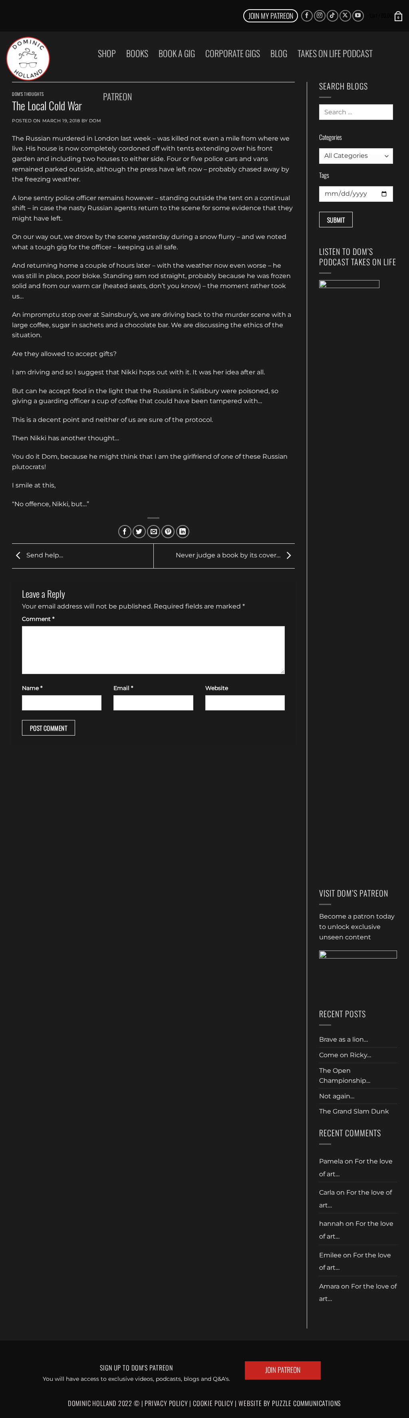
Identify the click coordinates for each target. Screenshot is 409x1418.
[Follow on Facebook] (307, 16)
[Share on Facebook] (124, 531)
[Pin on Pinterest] (168, 531)
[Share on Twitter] (139, 531)
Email (123, 688)
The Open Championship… (344, 1076)
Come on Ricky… (345, 1055)
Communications (306, 1403)
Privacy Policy (166, 1403)
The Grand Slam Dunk (354, 1111)
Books (137, 53)
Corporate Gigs (232, 53)
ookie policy (216, 1403)
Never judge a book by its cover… (229, 555)
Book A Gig (177, 53)
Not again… (336, 1096)
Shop (107, 53)
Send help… (44, 555)
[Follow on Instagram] (320, 16)
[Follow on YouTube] (358, 16)
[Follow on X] (345, 16)
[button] (386, 16)
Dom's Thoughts (28, 94)
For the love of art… (355, 1261)
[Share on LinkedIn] (182, 531)
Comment (38, 618)
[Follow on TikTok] (332, 16)
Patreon (117, 96)
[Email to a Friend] (153, 531)
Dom (95, 120)
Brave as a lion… (343, 1039)
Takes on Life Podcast (335, 53)
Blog (278, 53)
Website (216, 688)
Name (32, 688)
